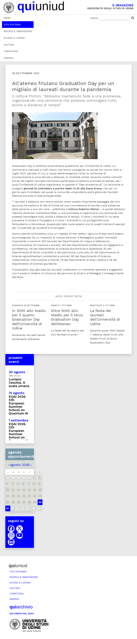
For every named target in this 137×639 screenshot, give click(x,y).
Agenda (8, 58)
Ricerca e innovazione (18, 31)
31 (7, 508)
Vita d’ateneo (12, 24)
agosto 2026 (20, 465)
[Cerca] (132, 18)
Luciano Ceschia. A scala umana (19, 382)
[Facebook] (11, 528)
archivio (21, 606)
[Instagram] (11, 535)
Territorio (11, 51)
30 (40, 502)
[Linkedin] (11, 542)
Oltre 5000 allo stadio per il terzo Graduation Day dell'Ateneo (67, 317)
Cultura (9, 44)
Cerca (94, 18)
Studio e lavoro (14, 38)
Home (7, 18)
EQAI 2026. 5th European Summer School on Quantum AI (18, 405)
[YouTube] (19, 535)
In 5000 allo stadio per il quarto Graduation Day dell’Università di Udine (29, 319)
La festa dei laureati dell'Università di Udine (105, 317)
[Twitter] (19, 528)
